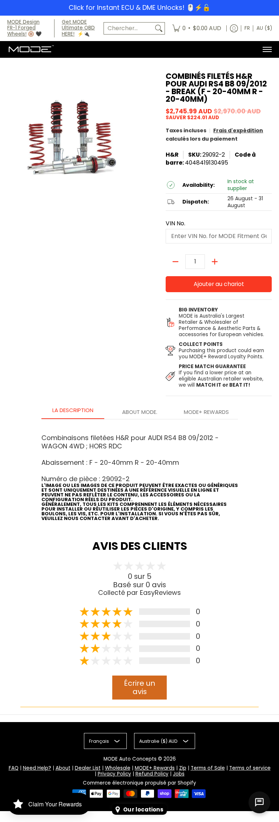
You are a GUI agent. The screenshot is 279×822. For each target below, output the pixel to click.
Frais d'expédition (238, 130)
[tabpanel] (139, 472)
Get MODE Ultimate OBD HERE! (78, 28)
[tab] (73, 412)
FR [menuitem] (247, 28)
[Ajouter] (215, 261)
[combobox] (128, 29)
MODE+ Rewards (155, 768)
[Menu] (267, 49)
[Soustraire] (175, 261)
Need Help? (37, 768)
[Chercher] (159, 29)
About (63, 768)
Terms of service (250, 768)
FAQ (14, 768)
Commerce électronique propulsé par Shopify (139, 782)
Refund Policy (152, 773)
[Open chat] (259, 802)
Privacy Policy (114, 773)
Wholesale (117, 768)
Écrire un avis (139, 687)
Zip (182, 768)
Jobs (179, 773)
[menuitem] (197, 28)
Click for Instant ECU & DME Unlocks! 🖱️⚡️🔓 (139, 7)
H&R (172, 154)
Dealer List (88, 768)
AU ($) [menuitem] (264, 28)
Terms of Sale (208, 768)
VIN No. (175, 223)
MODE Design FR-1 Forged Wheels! (23, 28)
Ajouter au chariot (219, 284)
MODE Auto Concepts (130, 758)
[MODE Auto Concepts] (30, 49)
